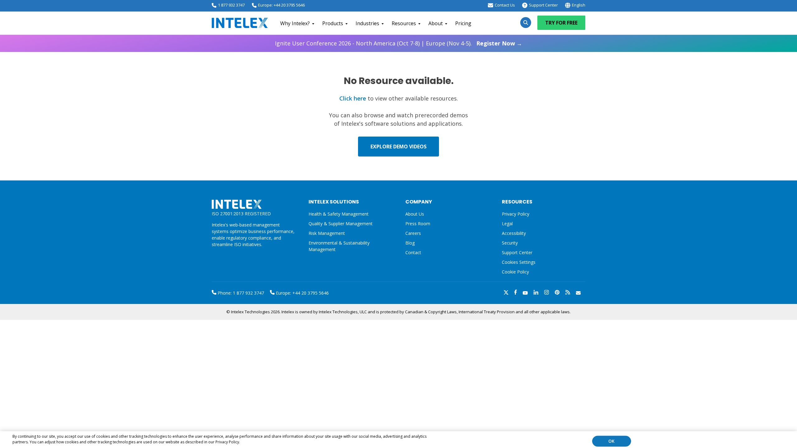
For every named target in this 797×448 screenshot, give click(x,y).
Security (510, 243)
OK (611, 441)
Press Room (417, 223)
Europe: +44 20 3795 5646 (281, 5)
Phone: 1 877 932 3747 (240, 293)
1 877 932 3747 (231, 5)
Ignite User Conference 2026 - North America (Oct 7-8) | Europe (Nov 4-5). (398, 43)
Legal (507, 223)
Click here (352, 98)
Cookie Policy (515, 272)
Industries (367, 23)
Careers (413, 233)
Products (332, 23)
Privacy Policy (515, 214)
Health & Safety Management (339, 214)
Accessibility (514, 233)
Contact (413, 252)
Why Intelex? (295, 23)
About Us (414, 214)
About (435, 23)
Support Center (543, 5)
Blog (410, 243)
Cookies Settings (518, 262)
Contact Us (505, 5)
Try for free (561, 22)
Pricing (463, 23)
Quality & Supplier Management (341, 223)
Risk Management (327, 233)
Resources (404, 23)
